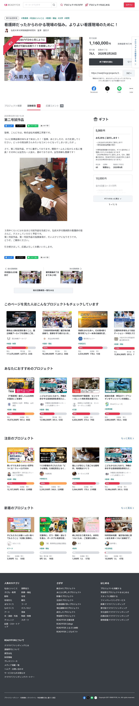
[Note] (131, 88)
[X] (107, 88)
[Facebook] (94, 88)
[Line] (119, 88)
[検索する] (54, 5)
